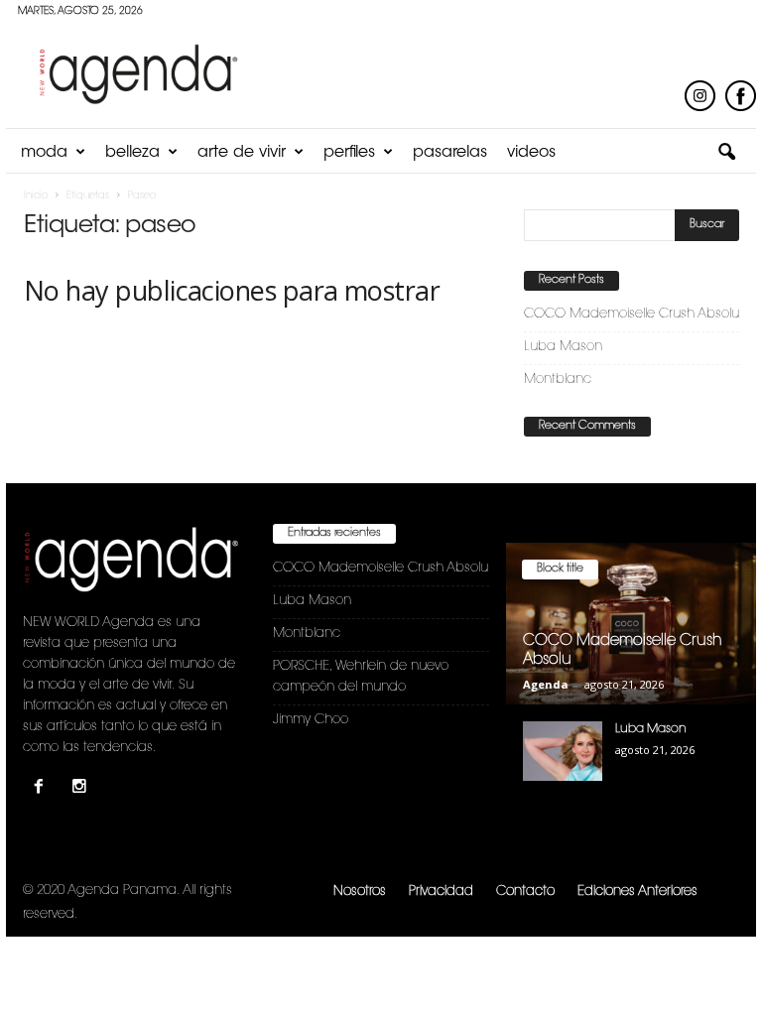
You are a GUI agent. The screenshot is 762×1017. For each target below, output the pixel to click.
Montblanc (557, 379)
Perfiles (349, 153)
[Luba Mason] (562, 751)
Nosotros (359, 891)
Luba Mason (563, 346)
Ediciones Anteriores (637, 891)
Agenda (546, 684)
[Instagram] (82, 789)
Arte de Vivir (241, 153)
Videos (531, 153)
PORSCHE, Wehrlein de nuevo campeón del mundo (360, 677)
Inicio (36, 196)
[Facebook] (43, 789)
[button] (726, 153)
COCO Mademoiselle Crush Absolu (631, 314)
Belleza (132, 153)
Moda (44, 153)
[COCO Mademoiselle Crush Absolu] (631, 623)
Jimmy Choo (310, 719)
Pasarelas (450, 153)
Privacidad (441, 891)
